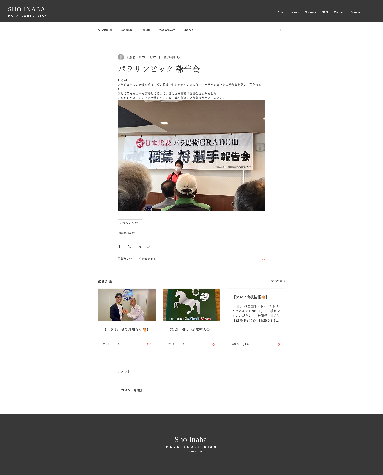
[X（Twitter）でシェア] (129, 246)
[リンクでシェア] (149, 246)
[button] (280, 29)
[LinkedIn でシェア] (139, 246)
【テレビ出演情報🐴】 (250, 297)
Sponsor (188, 30)
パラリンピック (130, 222)
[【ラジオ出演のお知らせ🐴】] (127, 305)
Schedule (126, 30)
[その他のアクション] (263, 57)
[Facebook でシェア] (119, 246)
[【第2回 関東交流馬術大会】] (191, 305)
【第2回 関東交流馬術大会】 (191, 329)
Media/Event (167, 30)
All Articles (105, 30)
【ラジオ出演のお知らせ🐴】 (126, 329)
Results (146, 30)
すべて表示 (278, 281)
